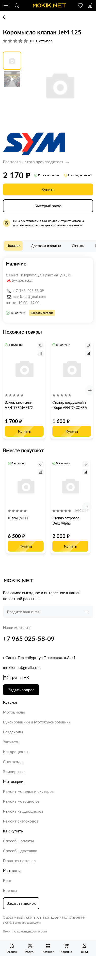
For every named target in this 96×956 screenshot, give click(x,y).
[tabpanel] (48, 290)
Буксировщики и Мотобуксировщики (37, 721)
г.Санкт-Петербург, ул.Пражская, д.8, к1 (39, 657)
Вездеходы (13, 731)
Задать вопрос (21, 689)
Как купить (13, 830)
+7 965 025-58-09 (29, 638)
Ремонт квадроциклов (23, 811)
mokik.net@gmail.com (29, 296)
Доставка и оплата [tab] (46, 246)
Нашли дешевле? (80, 175)
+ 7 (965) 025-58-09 (28, 291)
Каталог (10, 702)
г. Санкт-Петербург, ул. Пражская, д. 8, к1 (39, 275)
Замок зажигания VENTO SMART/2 (19, 405)
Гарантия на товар (19, 860)
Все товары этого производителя (33, 161)
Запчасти (11, 741)
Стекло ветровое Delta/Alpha (65, 520)
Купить (48, 189)
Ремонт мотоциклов (21, 801)
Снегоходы (13, 761)
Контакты (12, 870)
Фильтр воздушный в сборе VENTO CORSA (69, 405)
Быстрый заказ (48, 205)
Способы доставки (20, 850)
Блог (7, 880)
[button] (6, 5)
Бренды (10, 890)
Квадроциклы (15, 751)
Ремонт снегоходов (20, 821)
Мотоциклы (14, 712)
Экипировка (14, 771)
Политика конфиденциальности (25, 931)
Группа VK (19, 677)
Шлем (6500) (18, 518)
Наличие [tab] (13, 246)
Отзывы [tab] (78, 246)
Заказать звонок (21, 903)
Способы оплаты (18, 840)
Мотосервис (14, 781)
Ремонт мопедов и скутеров (28, 791)
